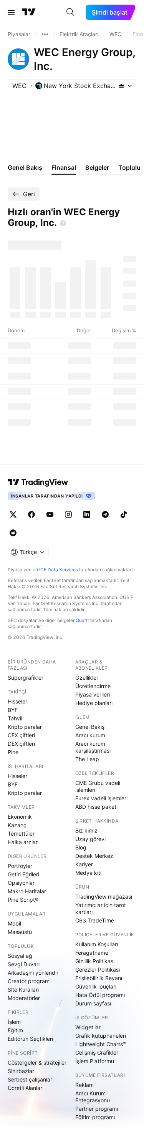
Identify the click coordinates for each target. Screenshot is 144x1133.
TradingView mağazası (103, 896)
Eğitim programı (95, 1117)
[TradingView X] (13, 514)
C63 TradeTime (94, 920)
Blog (80, 847)
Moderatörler (24, 998)
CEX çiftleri (21, 735)
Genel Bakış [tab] (25, 167)
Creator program (29, 981)
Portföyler (20, 866)
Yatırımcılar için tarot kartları (100, 908)
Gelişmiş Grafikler (96, 1052)
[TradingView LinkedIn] (86, 514)
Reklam (84, 1085)
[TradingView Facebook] (31, 514)
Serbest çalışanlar (30, 1079)
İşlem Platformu (94, 1061)
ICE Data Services (58, 569)
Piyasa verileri (92, 694)
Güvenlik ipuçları (95, 986)
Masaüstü (20, 932)
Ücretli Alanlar (25, 1088)
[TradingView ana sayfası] (29, 12)
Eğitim (15, 1030)
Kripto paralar (25, 726)
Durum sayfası (93, 1003)
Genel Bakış (89, 726)
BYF (13, 710)
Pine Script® (23, 899)
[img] (121, 85)
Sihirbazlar (21, 1071)
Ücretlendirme (93, 686)
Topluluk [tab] (131, 167)
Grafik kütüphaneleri (100, 1035)
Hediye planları (94, 703)
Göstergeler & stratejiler (37, 1062)
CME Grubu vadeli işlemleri (97, 786)
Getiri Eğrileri (23, 874)
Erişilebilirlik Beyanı (98, 978)
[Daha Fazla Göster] (44, 34)
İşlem (14, 1022)
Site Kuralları (23, 989)
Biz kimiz (86, 830)
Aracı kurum (90, 735)
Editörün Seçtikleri (30, 1038)
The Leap (87, 759)
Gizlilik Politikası (94, 961)
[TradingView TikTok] (123, 514)
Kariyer (84, 864)
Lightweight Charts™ (100, 1044)
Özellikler (86, 677)
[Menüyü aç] (11, 12)
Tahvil (15, 718)
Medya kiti (88, 872)
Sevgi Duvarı (24, 964)
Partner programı (96, 1108)
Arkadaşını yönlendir (33, 972)
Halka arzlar (23, 842)
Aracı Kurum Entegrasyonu (92, 1096)
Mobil (14, 923)
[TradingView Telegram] (105, 514)
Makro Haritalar (27, 891)
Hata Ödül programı (100, 995)
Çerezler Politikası (97, 969)
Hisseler (17, 701)
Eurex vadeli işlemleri (101, 798)
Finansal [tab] (63, 167)
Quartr (82, 620)
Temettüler (21, 833)
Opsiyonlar (21, 882)
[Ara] (70, 12)
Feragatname (91, 952)
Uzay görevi (90, 839)
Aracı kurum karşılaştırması (93, 747)
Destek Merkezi (94, 856)
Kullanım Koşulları (96, 944)
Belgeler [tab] (97, 167)
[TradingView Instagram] (68, 514)
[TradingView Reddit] (13, 533)
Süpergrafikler (25, 677)
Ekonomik (20, 816)
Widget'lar (88, 1027)
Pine (13, 752)
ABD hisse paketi (96, 806)
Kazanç (17, 825)
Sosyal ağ (20, 955)
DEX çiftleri (21, 743)
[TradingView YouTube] (50, 514)
